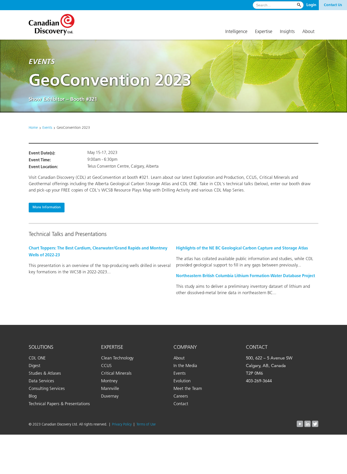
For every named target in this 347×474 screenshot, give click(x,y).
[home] (54, 22)
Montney (109, 381)
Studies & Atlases (45, 373)
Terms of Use (146, 424)
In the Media (185, 366)
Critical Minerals (116, 373)
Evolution (182, 381)
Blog (33, 396)
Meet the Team (188, 389)
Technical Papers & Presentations (59, 404)
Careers (181, 396)
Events (47, 128)
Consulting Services (47, 389)
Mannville (110, 389)
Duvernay (110, 396)
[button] (236, 32)
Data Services (41, 381)
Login (311, 5)
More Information (47, 207)
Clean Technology (117, 358)
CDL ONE (37, 358)
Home (33, 128)
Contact (181, 404)
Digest (34, 366)
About (179, 358)
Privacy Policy (123, 424)
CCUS (106, 366)
